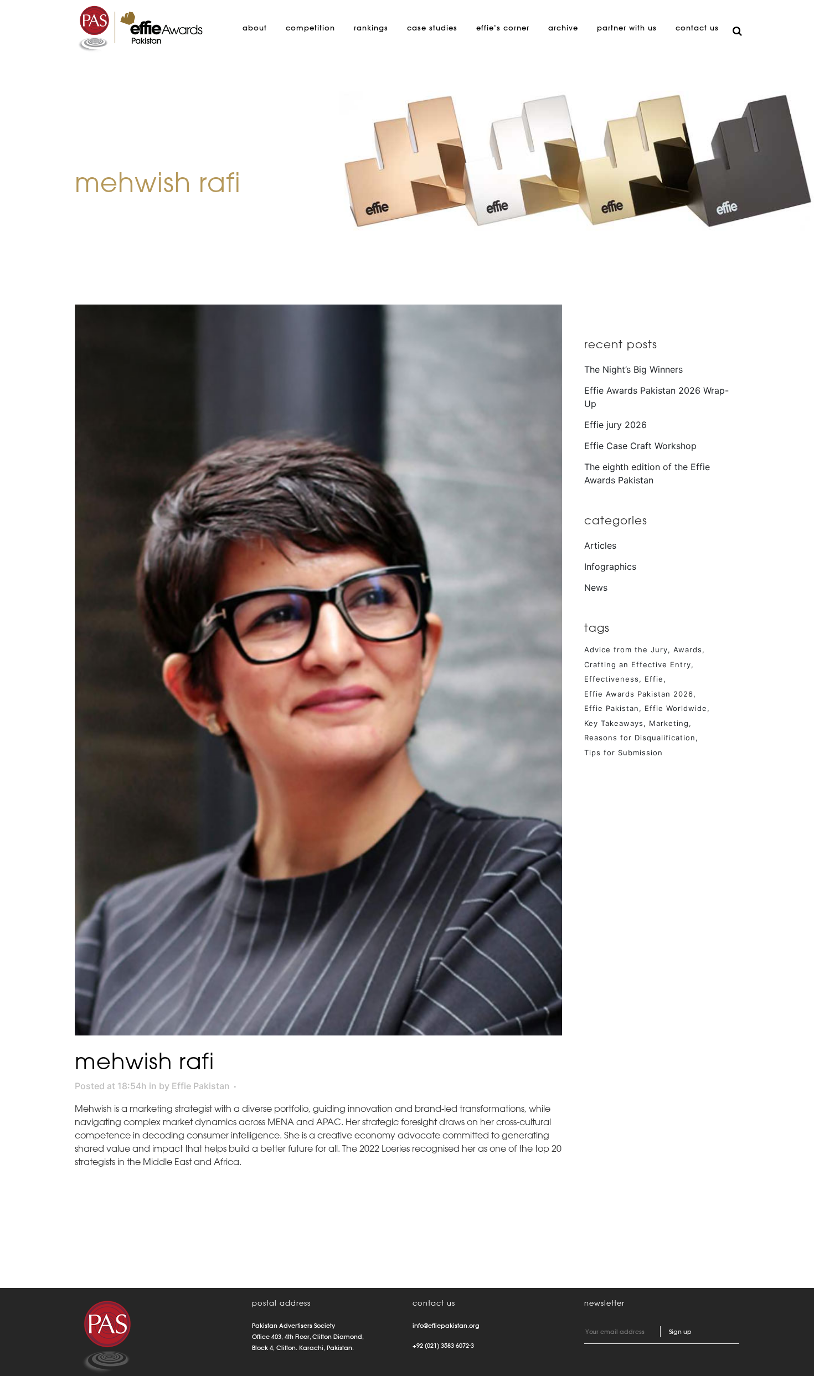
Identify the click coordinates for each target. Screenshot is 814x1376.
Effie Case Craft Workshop (640, 445)
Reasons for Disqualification (639, 737)
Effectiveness (611, 678)
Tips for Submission (623, 752)
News (595, 587)
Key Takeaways (613, 723)
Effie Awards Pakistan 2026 (638, 693)
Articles (600, 545)
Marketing (669, 723)
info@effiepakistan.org (446, 1325)
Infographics (610, 566)
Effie (654, 678)
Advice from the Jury (626, 649)
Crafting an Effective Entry (637, 664)
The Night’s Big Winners (633, 369)
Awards (687, 649)
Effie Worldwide (676, 708)
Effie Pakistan (201, 1085)
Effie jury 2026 (615, 424)
